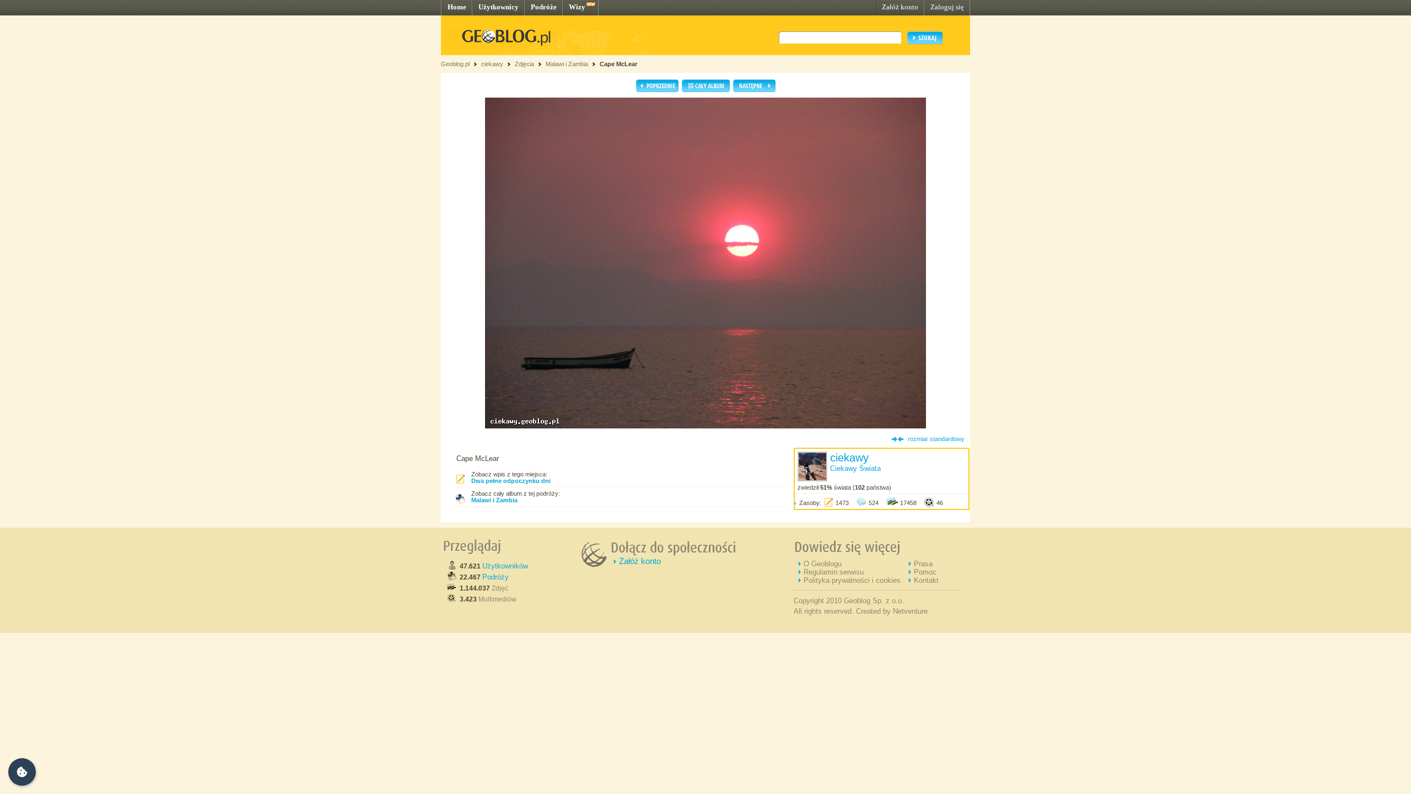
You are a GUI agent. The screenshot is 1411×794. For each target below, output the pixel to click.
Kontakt (926, 580)
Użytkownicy (498, 7)
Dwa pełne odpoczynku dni (511, 481)
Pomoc (925, 572)
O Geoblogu (823, 564)
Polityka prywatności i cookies (852, 580)
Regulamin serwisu (834, 572)
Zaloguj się (947, 7)
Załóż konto (900, 7)
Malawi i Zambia (567, 64)
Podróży (495, 577)
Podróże (544, 7)
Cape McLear (618, 64)
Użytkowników (505, 566)
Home (457, 7)
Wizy (577, 7)
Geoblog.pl (455, 64)
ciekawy (492, 64)
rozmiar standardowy (936, 439)
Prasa (923, 564)
